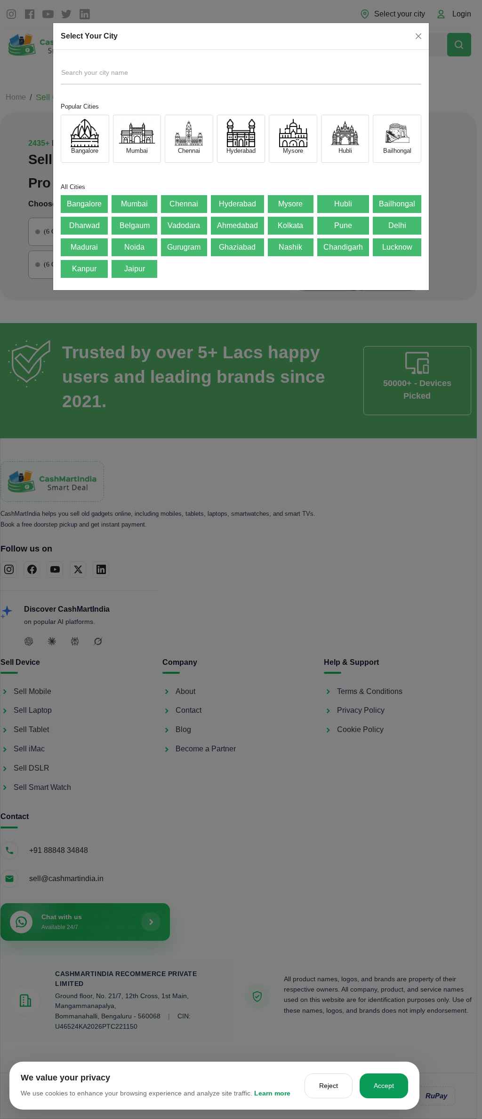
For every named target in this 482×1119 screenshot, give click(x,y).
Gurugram (184, 247)
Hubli (343, 204)
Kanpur (84, 269)
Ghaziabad (237, 247)
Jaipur (134, 269)
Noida (134, 247)
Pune (343, 225)
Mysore (290, 204)
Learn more (272, 1093)
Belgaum (135, 225)
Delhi (397, 225)
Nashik (290, 247)
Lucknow (397, 247)
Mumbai (134, 204)
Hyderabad (237, 204)
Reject (328, 1085)
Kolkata (290, 225)
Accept (384, 1085)
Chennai (183, 204)
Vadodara (184, 225)
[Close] (418, 36)
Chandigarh (343, 247)
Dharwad (84, 225)
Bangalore (84, 204)
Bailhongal (397, 204)
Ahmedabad (237, 225)
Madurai (84, 247)
